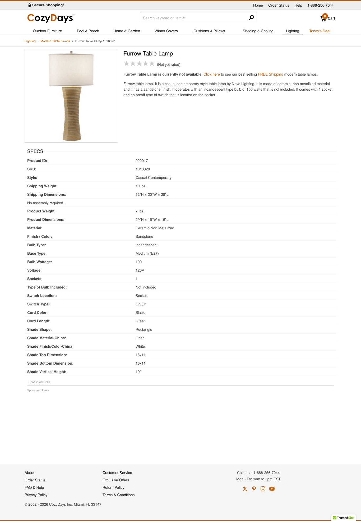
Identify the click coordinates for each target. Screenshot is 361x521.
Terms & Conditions (119, 494)
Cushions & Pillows (209, 30)
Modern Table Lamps (55, 41)
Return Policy (113, 487)
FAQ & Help (34, 487)
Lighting (292, 30)
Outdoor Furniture (47, 30)
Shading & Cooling (258, 30)
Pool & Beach (88, 30)
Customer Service (117, 472)
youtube (272, 489)
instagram (263, 489)
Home (258, 5)
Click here (211, 74)
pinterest (254, 489)
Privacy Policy (36, 494)
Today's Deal (319, 30)
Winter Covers (166, 30)
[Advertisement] (180, 425)
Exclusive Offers (116, 479)
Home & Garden (126, 30)
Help (298, 5)
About (29, 472)
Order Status (278, 5)
